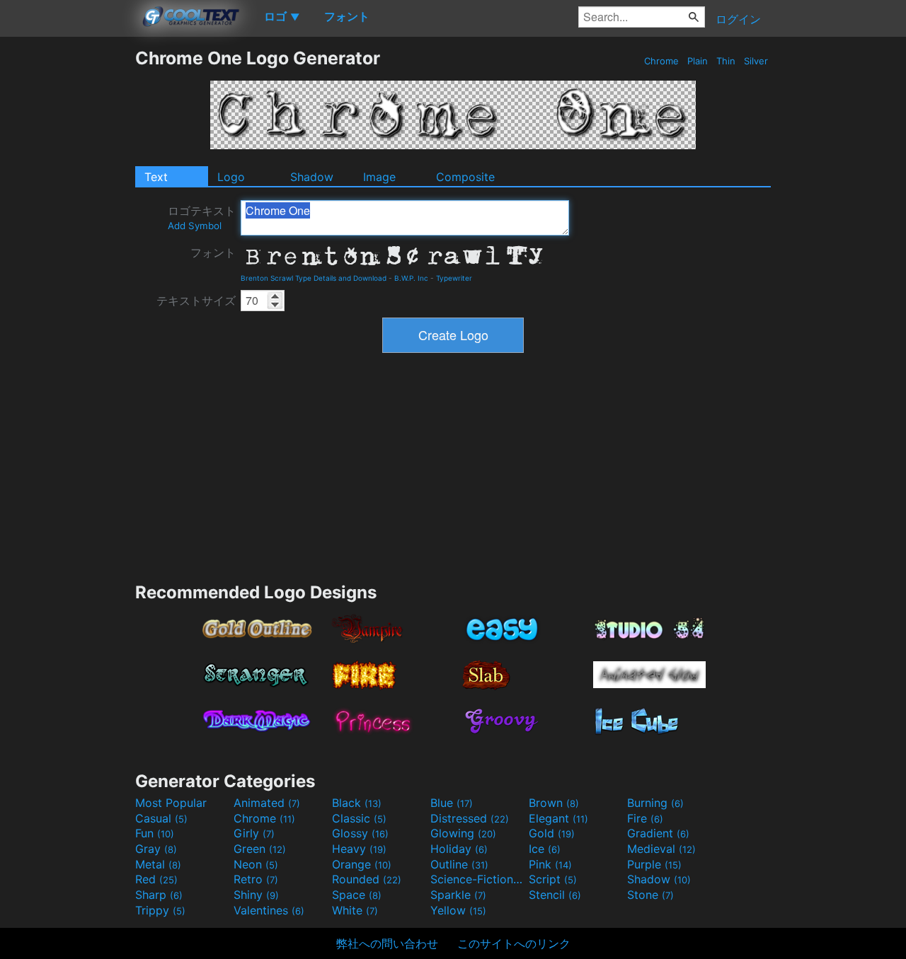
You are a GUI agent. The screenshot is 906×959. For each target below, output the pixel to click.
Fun (154, 833)
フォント (213, 252)
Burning (655, 803)
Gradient (658, 833)
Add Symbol (195, 225)
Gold (552, 833)
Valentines (269, 910)
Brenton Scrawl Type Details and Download (313, 278)
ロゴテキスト (202, 217)
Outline (459, 864)
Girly (254, 833)
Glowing (463, 833)
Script (553, 879)
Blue (451, 803)
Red (156, 879)
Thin (725, 60)
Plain (697, 60)
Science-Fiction (477, 879)
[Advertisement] (67, 259)
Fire (645, 818)
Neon (256, 864)
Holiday (459, 849)
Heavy (359, 849)
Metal (158, 864)
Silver (756, 60)
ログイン (738, 19)
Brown (554, 803)
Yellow (458, 910)
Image (379, 177)
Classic (359, 818)
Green (260, 849)
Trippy (160, 910)
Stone (650, 895)
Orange (361, 864)
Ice (545, 849)
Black (357, 803)
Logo (231, 177)
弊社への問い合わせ (387, 943)
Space (357, 895)
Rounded (366, 879)
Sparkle (458, 895)
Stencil (555, 895)
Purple (654, 864)
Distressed (469, 818)
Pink (550, 864)
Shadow (311, 177)
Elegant (558, 818)
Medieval (661, 849)
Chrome (661, 60)
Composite (465, 177)
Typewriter (454, 278)
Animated (267, 803)
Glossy (360, 833)
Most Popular (171, 803)
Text (156, 177)
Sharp (159, 895)
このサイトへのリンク (513, 943)
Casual (161, 818)
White (355, 910)
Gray (156, 849)
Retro (256, 879)
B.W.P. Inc (411, 278)
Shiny (256, 895)
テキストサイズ (196, 300)
